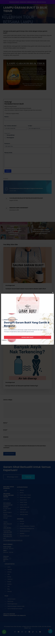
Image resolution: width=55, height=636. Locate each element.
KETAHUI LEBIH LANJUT (27, 337)
